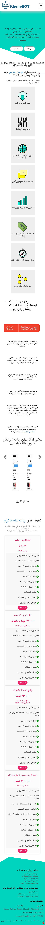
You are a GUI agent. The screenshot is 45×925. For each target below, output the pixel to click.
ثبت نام (17, 48)
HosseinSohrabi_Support (13, 909)
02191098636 (38, 916)
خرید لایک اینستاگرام (31, 878)
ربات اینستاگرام (15, 521)
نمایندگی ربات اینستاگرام (30, 876)
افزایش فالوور (16, 72)
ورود (29, 48)
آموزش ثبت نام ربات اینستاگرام (28, 896)
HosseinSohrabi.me (24, 916)
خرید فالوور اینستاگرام (31, 873)
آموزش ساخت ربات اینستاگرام (28, 894)
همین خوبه (22, 607)
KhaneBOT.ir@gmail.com (33, 909)
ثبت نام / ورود (33, 891)
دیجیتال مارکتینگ (28, 431)
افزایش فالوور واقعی (31, 881)
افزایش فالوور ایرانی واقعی (29, 883)
